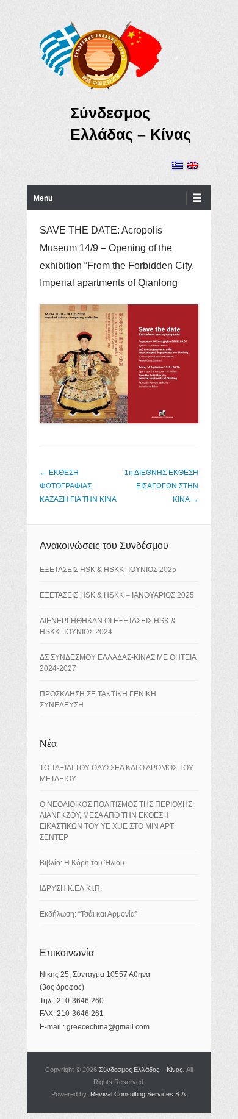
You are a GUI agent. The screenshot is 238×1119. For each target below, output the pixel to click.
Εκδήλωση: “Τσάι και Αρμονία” (88, 914)
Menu (43, 198)
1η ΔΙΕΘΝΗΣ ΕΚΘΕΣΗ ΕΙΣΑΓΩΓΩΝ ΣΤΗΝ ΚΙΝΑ (161, 485)
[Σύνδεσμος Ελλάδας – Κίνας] (101, 54)
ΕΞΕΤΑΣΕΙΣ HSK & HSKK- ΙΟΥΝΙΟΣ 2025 (108, 569)
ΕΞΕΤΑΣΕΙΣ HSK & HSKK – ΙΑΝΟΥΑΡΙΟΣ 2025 (117, 595)
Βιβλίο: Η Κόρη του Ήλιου (82, 863)
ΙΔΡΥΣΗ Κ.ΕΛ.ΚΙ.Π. (71, 888)
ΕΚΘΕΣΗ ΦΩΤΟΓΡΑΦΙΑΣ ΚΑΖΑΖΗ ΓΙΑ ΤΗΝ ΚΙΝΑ (78, 485)
